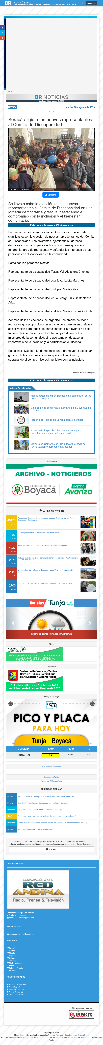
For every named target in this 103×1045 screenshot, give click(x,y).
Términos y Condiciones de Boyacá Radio (72, 1035)
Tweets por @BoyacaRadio (51, 781)
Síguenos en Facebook (51, 766)
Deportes (12, 955)
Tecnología (13, 960)
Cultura (12, 958)
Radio (13, 970)
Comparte (51, 194)
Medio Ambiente (15, 963)
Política (12, 968)
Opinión (20, 968)
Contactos (91, 3)
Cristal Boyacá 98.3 (16, 994)
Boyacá (12, 948)
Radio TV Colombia (16, 989)
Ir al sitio (52, 849)
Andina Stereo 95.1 (16, 992)
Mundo (12, 953)
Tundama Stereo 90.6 (17, 984)
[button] (13, 623)
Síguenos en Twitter (51, 777)
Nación (12, 950)
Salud (11, 965)
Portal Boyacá (14, 987)
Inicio (10, 91)
